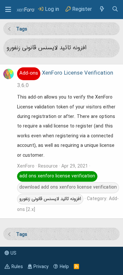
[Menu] (8, 9)
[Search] (115, 9)
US (12, 253)
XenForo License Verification (66, 73)
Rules (17, 266)
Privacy (41, 266)
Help (64, 266)
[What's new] (101, 9)
